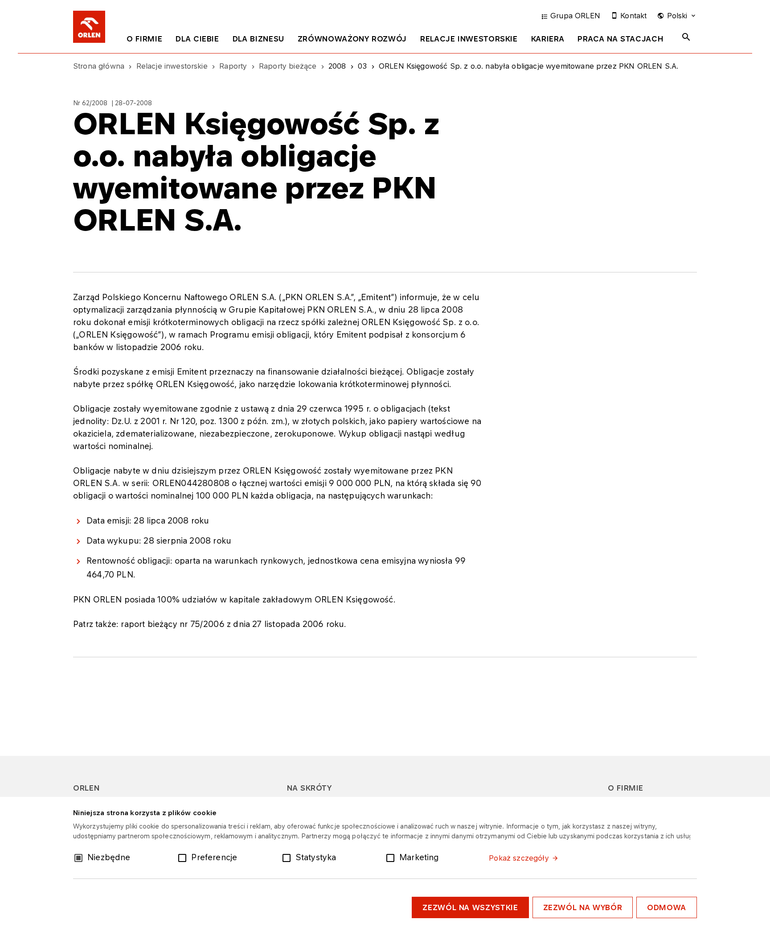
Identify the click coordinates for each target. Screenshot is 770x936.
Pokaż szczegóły (519, 858)
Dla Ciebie (197, 38)
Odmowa (666, 907)
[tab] (144, 40)
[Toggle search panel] (686, 37)
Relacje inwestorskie (469, 38)
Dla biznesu (258, 38)
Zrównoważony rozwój (352, 38)
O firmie (144, 38)
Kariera (547, 38)
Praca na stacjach (621, 38)
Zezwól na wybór (583, 907)
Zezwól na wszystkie (470, 907)
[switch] (184, 857)
